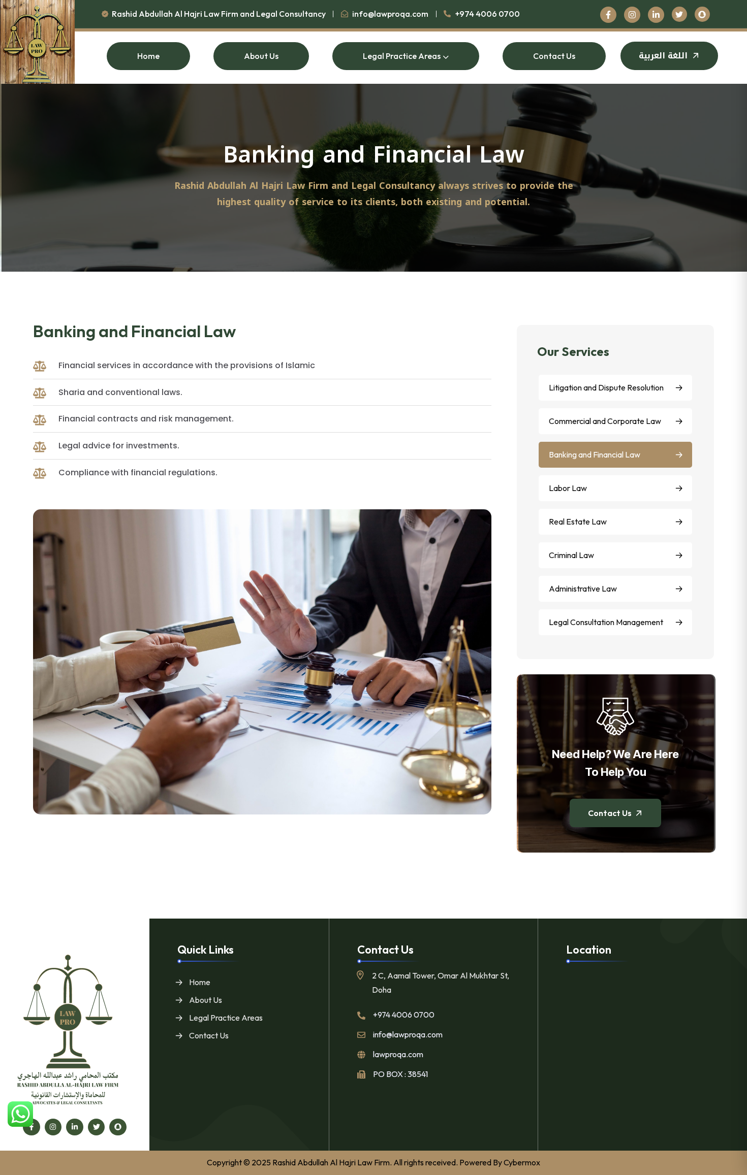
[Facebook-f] (31, 1127)
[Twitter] (96, 1127)
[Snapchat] (118, 1127)
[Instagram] (53, 1127)
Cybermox (522, 1162)
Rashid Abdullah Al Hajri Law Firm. (332, 1162)
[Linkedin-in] (74, 1127)
